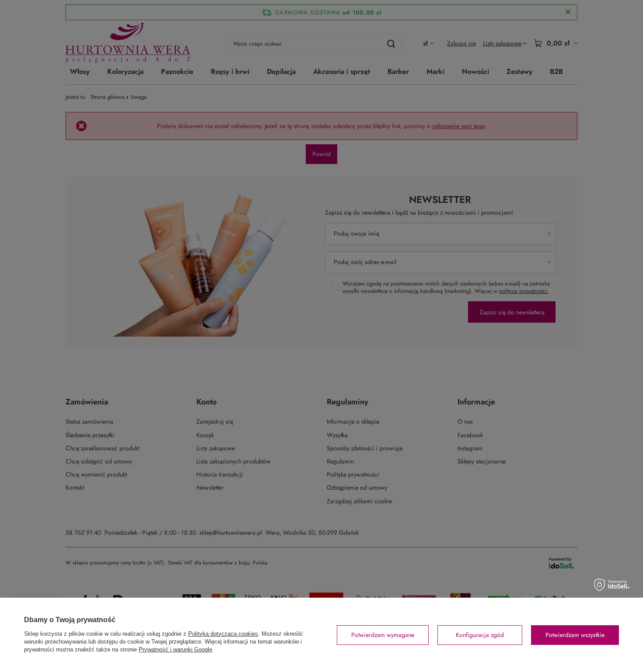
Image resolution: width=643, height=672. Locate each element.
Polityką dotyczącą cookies (223, 633)
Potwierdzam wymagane (382, 634)
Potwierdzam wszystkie (575, 634)
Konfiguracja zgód (480, 634)
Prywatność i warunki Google (175, 649)
